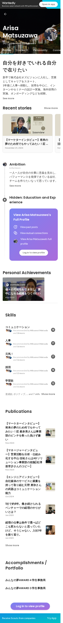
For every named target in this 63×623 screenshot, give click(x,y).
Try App (51, 618)
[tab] (6, 50)
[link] (23, 289)
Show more (51, 108)
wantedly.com (17, 284)
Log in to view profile (34, 252)
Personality (40, 50)
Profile (7, 50)
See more (8, 98)
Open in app (48, 4)
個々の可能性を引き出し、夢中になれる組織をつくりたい (23, 291)
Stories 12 (22, 50)
